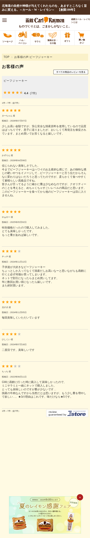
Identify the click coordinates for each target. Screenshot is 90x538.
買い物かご (82, 41)
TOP (7, 57)
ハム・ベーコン (22, 41)
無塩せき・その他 (53, 41)
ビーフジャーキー (15, 80)
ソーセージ (7, 41)
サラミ (38, 41)
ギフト (67, 41)
